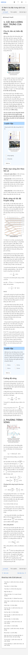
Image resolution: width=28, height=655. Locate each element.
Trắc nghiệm (13, 12)
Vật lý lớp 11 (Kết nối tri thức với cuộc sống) (14, 601)
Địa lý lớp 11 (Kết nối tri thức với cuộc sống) (14, 629)
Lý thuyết (5, 12)
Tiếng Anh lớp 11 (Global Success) (13, 598)
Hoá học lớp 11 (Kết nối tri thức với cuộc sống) (13, 608)
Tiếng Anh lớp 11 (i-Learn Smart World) (12, 594)
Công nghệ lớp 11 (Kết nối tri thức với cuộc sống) (14, 644)
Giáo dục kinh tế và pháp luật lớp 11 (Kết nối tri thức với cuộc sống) (13, 636)
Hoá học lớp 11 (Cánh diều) (11, 612)
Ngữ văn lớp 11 (8, 591)
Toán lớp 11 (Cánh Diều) (10, 586)
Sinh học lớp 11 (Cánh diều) (11, 619)
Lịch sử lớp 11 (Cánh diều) (11, 626)
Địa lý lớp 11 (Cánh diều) (10, 632)
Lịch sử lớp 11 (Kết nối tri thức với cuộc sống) (13, 622)
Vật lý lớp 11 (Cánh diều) (10, 605)
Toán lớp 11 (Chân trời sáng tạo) (12, 589)
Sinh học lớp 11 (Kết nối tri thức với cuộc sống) (13, 615)
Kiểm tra (8, 163)
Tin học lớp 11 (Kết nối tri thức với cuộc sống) (13, 640)
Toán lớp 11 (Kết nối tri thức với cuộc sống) (14, 582)
